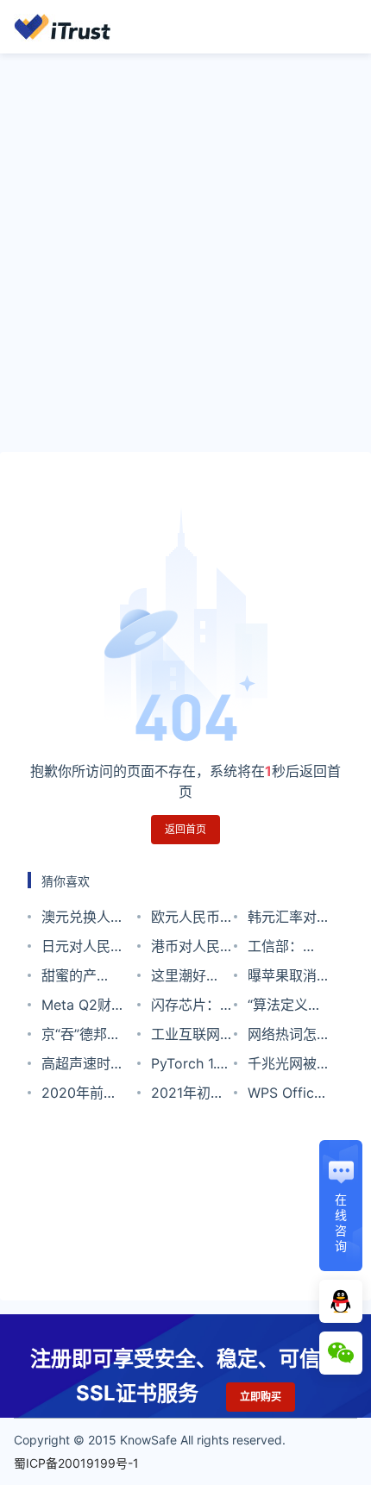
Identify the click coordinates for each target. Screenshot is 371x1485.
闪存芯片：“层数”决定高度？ (190, 1007)
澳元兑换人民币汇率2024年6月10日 (76, 919)
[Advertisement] (185, 252)
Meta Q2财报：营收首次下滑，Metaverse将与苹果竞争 (82, 1007)
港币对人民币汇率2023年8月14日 (189, 949)
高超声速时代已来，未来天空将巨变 (75, 1066)
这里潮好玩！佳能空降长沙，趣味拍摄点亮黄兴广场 (185, 978)
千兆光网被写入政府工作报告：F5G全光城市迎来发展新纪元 (289, 1066)
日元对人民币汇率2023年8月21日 (79, 949)
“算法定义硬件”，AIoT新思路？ (286, 1007)
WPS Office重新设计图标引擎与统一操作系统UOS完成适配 (285, 1095)
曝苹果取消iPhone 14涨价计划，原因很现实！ (286, 978)
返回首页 (185, 829)
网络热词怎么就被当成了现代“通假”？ (282, 1037)
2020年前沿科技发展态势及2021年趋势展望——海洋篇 (79, 1095)
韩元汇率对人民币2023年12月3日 (286, 919)
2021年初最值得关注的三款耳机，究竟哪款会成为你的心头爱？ (187, 1095)
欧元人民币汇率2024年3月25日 (189, 919)
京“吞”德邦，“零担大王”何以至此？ (81, 1037)
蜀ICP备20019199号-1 (76, 1463)
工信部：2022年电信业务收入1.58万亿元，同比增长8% (288, 949)
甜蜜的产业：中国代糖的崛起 (75, 978)
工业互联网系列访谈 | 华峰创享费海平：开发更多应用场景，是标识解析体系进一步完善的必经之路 (192, 1037)
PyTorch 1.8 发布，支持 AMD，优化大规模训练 (188, 1066)
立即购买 (260, 1396)
